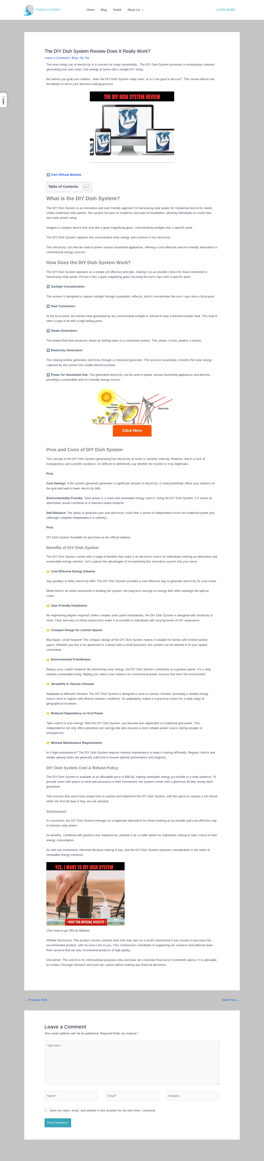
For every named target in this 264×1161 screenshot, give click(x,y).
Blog (104, 10)
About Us (134, 10)
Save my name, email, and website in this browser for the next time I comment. (103, 1110)
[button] (141, 10)
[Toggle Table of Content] (84, 187)
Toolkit (117, 10)
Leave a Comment (57, 58)
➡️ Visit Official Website (63, 174)
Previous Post (36, 1000)
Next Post (230, 1000)
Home (91, 10)
